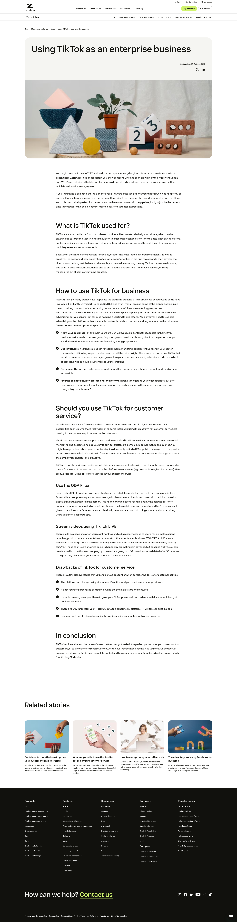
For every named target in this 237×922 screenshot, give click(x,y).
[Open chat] (231, 916)
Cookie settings (67, 916)
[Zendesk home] (31, 7)
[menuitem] (206, 2)
